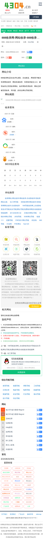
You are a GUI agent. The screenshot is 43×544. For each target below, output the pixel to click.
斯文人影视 (10, 445)
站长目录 (29, 502)
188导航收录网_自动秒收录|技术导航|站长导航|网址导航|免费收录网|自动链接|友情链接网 (21, 209)
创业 (17, 477)
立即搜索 (36, 17)
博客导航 (26, 385)
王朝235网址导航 (30, 213)
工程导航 (37, 385)
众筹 (28, 506)
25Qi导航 (18, 216)
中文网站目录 (17, 489)
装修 (18, 21)
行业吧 (9, 224)
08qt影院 (9, 427)
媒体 (14, 21)
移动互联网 (6, 472)
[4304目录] (18, 4)
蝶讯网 (36, 21)
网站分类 (29, 493)
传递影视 (9, 449)
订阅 (34, 26)
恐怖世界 (9, 418)
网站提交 (29, 481)
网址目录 (6, 489)
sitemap (38, 514)
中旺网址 (17, 224)
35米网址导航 (29, 216)
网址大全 (29, 472)
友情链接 (6, 498)
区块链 (29, 468)
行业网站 (29, 489)
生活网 (3, 21)
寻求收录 (35, 306)
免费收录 (17, 506)
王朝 (25, 21)
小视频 (17, 502)
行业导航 (26, 394)
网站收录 (17, 481)
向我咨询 (21, 372)
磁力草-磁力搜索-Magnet (15, 409)
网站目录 (29, 477)
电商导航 (26, 390)
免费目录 (17, 498)
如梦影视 (9, 431)
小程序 (29, 485)
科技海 (34, 220)
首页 (2, 26)
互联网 (6, 468)
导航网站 (29, 498)
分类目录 (6, 390)
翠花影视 (9, 436)
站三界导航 (14, 202)
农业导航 (16, 394)
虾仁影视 (9, 440)
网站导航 (6, 502)
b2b (22, 21)
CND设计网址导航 (22, 220)
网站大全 (17, 485)
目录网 (30, 21)
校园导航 (16, 385)
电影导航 (16, 390)
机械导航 (37, 390)
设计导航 (6, 398)
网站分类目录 (6, 477)
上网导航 (6, 485)
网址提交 (17, 493)
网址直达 (21, 66)
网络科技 (9, 26)
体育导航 (6, 385)
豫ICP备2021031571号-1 (29, 518)
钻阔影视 (9, 423)
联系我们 (13, 514)
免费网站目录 (6, 493)
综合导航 (26, 26)
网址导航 (17, 26)
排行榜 (6, 481)
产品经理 (6, 506)
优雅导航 (9, 220)
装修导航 (6, 394)
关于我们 (4, 514)
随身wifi (9, 21)
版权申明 (30, 514)
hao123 (26, 224)
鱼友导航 (37, 394)
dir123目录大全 (15, 213)
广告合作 (21, 514)
